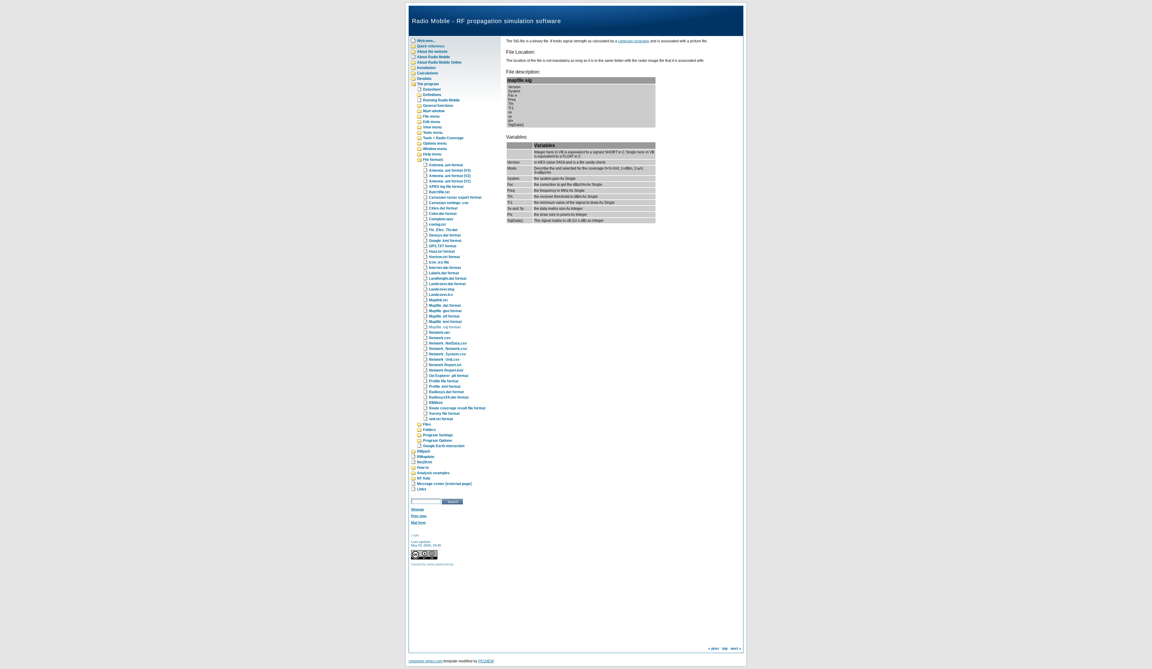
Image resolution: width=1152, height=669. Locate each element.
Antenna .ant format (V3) (450, 170)
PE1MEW (486, 661)
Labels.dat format (444, 273)
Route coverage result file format (457, 408)
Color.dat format (443, 214)
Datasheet (432, 89)
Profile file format (443, 381)
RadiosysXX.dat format (449, 397)
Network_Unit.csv (444, 359)
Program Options (437, 440)
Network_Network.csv (448, 349)
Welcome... (426, 41)
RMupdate (425, 457)
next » (735, 648)
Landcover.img (441, 289)
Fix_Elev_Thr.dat (443, 230)
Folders (429, 430)
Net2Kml (424, 462)
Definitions (432, 95)
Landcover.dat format (447, 284)
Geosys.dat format (445, 235)
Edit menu (431, 122)
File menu (431, 116)
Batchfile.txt (439, 192)
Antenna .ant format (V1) (450, 181)
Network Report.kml (446, 370)
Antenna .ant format (446, 165)
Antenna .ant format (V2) (450, 176)
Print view (419, 516)
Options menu (435, 143)
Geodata (424, 79)
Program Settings (438, 435)
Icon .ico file (439, 262)
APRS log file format (446, 187)
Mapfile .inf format (444, 316)
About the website (432, 52)
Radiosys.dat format (446, 392)
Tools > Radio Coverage (443, 138)
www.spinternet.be (440, 564)
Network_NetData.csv (448, 343)
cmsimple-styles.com (425, 661)
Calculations (427, 73)
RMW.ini (435, 403)
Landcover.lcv (441, 295)
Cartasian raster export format (455, 197)
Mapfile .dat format (445, 305)
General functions (438, 106)
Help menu (432, 154)
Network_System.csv (447, 354)
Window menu (435, 149)
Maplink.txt (438, 300)
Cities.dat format (443, 208)
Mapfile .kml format (445, 322)
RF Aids (423, 478)
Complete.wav (441, 219)
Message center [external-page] (444, 484)
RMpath (423, 451)
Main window (434, 111)
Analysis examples (433, 473)
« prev (713, 648)
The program (428, 84)
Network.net (439, 332)
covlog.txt (437, 224)
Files (427, 424)
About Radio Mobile (433, 57)
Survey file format (444, 413)
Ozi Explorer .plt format (448, 376)
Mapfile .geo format (445, 311)
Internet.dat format (445, 268)
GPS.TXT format (442, 246)
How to (423, 468)
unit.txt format (441, 419)
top (725, 648)
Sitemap (417, 509)
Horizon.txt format (444, 257)
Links (421, 489)
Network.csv (440, 338)
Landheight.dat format (447, 278)
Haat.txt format (442, 251)
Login (415, 535)
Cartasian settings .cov (449, 203)
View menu (432, 127)
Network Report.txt (445, 365)
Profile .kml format (444, 386)
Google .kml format (445, 241)
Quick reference (431, 46)
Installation (426, 68)
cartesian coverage (633, 41)
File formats (433, 160)
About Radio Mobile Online (439, 62)
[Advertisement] (448, 613)
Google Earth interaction (443, 446)
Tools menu (432, 133)
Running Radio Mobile (441, 100)
